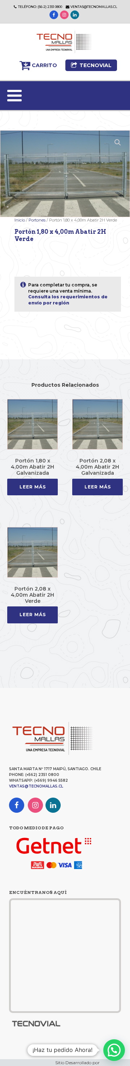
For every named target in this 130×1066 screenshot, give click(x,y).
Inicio (19, 220)
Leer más (33, 487)
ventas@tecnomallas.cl (93, 7)
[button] (38, 65)
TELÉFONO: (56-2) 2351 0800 (40, 7)
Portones (37, 220)
